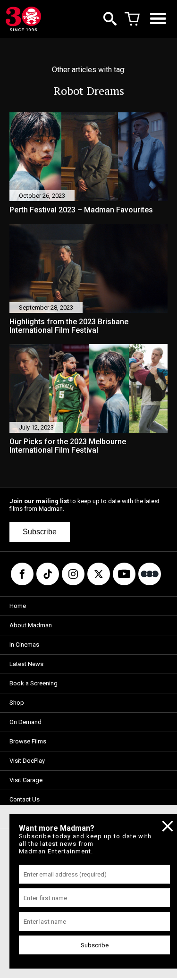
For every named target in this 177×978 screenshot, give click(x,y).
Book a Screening (33, 683)
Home (17, 605)
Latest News (26, 663)
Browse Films (27, 741)
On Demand (25, 721)
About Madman (30, 625)
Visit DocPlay (27, 760)
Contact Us (24, 799)
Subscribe (40, 532)
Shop (16, 702)
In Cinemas (24, 644)
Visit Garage (25, 780)
